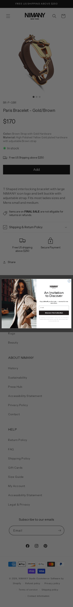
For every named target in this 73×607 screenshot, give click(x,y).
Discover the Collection (54, 313)
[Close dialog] (69, 280)
